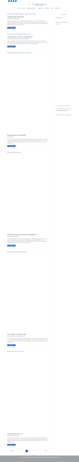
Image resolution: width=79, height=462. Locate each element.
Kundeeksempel (10, 18)
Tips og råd (21, 38)
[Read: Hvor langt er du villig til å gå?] (28, 291)
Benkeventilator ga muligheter (16, 135)
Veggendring (17, 18)
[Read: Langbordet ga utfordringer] (21, 13)
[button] (62, 8)
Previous (11, 450)
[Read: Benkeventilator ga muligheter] (28, 92)
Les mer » (11, 28)
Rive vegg (16, 38)
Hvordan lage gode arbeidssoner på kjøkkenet (21, 234)
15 (33, 450)
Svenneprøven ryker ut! (14, 434)
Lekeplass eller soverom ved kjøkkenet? (20, 37)
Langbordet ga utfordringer (15, 17)
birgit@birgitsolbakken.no (63, 110)
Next (46, 450)
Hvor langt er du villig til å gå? (16, 334)
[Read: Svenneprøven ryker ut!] (28, 391)
